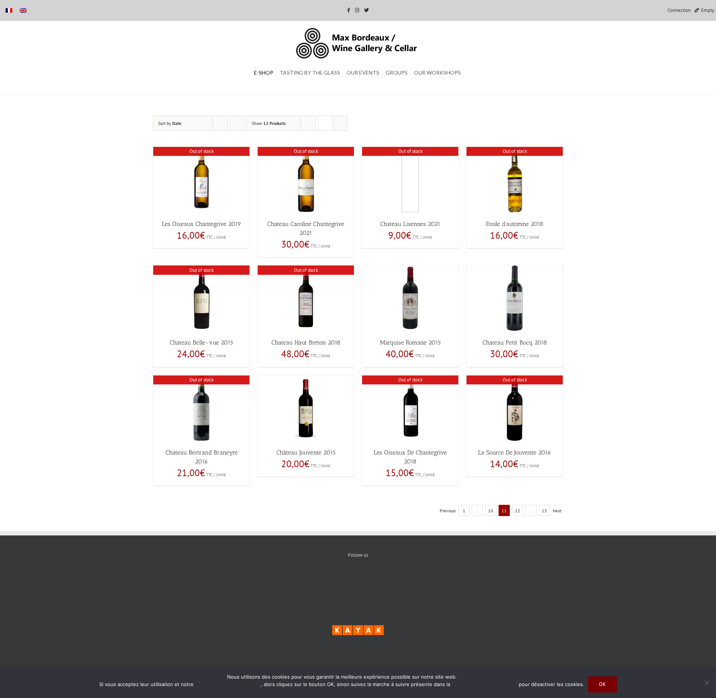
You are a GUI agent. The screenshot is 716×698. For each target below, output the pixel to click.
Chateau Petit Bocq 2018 (515, 342)
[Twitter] (358, 580)
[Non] (706, 682)
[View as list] (340, 123)
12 (517, 510)
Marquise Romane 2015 (410, 342)
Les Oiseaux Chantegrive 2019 (201, 223)
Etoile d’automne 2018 (514, 223)
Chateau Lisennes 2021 (410, 223)
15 (544, 510)
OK (602, 684)
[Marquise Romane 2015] (410, 298)
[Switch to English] (23, 10)
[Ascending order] (237, 123)
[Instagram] (381, 580)
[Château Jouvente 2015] (306, 408)
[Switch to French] (9, 10)
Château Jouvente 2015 (306, 452)
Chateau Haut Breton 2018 (305, 342)
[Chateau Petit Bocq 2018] (515, 298)
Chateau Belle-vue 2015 (201, 342)
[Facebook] (335, 580)
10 (490, 510)
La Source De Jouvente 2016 (514, 452)
